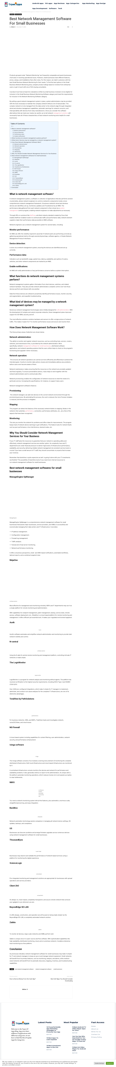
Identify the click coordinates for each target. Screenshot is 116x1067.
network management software (43, 969)
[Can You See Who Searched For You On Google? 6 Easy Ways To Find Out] (67, 1037)
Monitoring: (18, 151)
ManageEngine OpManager (21, 157)
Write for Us (96, 1032)
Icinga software (19, 170)
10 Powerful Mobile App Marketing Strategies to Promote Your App (53, 1029)
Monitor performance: (20, 130)
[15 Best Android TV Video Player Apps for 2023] (67, 1028)
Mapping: (17, 149)
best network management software (24, 969)
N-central (17, 163)
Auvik (16, 161)
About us (94, 1029)
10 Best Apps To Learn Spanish (52, 1038)
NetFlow (32, 215)
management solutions (60, 113)
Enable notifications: (19, 136)
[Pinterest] (21, 1044)
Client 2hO (18, 181)
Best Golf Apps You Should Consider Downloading (62, 980)
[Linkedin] (15, 1044)
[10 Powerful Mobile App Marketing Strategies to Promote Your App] (41, 1028)
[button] (110, 13)
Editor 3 (13, 27)
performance (29, 411)
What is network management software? (23, 128)
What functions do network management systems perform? (29, 138)
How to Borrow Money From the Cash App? (23, 979)
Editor (49, 1034)
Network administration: (20, 144)
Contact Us (95, 1034)
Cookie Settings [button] (99, 1063)
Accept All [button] (110, 1063)
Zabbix (17, 185)
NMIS (16, 172)
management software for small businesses (37, 346)
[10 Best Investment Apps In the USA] (41, 1046)
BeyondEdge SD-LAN (20, 183)
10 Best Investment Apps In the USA (53, 1046)
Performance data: (19, 134)
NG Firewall (17, 168)
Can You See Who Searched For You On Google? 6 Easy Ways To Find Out (79, 1038)
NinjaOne (17, 159)
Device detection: (19, 132)
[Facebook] (12, 1044)
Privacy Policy (96, 1037)
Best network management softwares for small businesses (29, 155)
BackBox (17, 174)
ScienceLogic (18, 180)
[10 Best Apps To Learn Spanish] (41, 1039)
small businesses (57, 969)
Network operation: (20, 146)
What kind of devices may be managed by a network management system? (34, 140)
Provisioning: (18, 148)
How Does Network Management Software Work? (26, 142)
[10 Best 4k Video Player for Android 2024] (67, 1048)
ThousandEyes (19, 178)
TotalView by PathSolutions (22, 167)
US (15, 176)
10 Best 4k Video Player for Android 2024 (79, 1048)
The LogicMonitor (19, 165)
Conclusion (15, 187)
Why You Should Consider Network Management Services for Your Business (34, 153)
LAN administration (63, 310)
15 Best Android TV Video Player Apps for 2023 (79, 1028)
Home (93, 1026)
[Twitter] (18, 1044)
